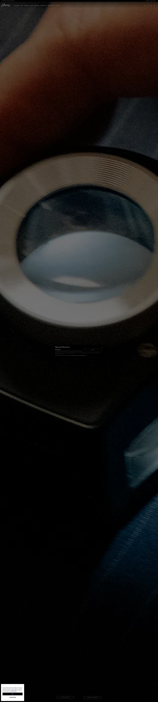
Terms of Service (81, 355)
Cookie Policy (13, 691)
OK (12, 693)
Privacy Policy (83, 352)
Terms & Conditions (71, 352)
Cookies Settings (12, 697)
